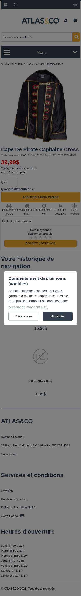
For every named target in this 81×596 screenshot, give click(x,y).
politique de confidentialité (27, 307)
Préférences (23, 316)
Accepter (57, 316)
